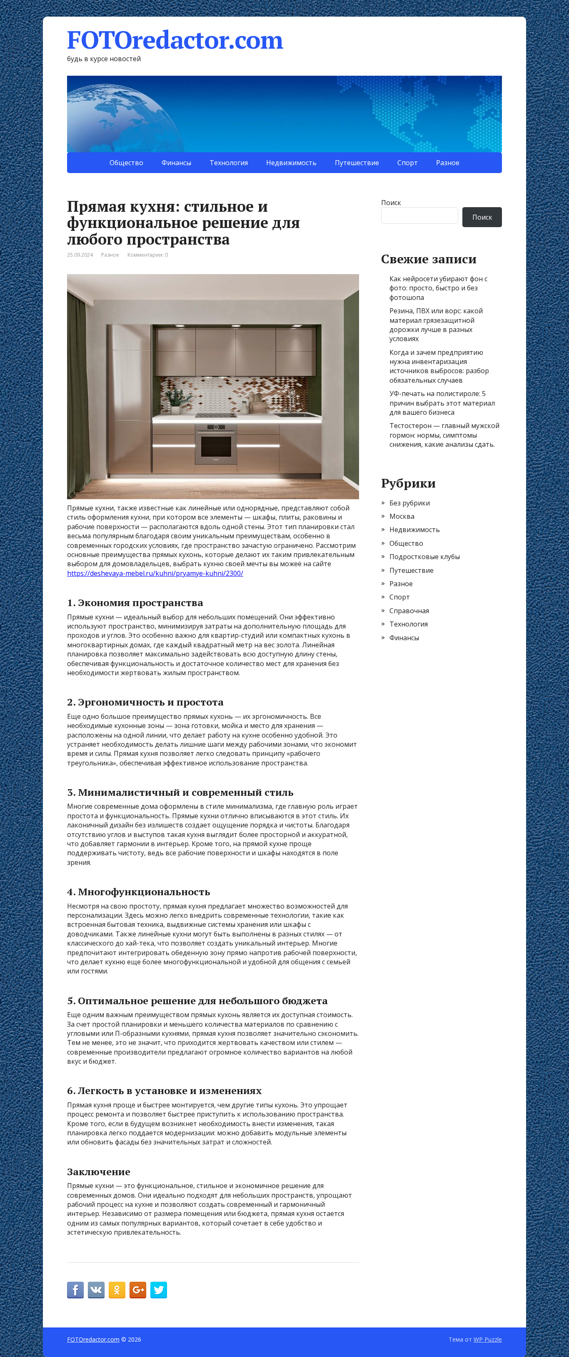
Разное (447, 162)
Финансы (176, 162)
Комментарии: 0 (147, 254)
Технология (229, 162)
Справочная (409, 610)
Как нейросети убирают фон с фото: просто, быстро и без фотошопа (438, 288)
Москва (401, 516)
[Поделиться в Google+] (138, 1290)
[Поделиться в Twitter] (158, 1290)
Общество (126, 162)
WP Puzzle (488, 1339)
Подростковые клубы (424, 556)
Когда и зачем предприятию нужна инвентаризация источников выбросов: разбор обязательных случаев (439, 366)
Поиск (391, 202)
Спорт (407, 162)
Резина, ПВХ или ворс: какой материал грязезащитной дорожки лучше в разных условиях (436, 324)
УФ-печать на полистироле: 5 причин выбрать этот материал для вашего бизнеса (442, 403)
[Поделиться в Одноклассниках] (117, 1290)
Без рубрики (409, 503)
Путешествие (357, 162)
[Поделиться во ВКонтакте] (96, 1290)
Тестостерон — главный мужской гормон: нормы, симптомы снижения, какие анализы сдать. (444, 435)
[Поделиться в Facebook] (75, 1290)
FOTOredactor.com (175, 39)
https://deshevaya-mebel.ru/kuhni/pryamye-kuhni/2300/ (155, 573)
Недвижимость (291, 162)
